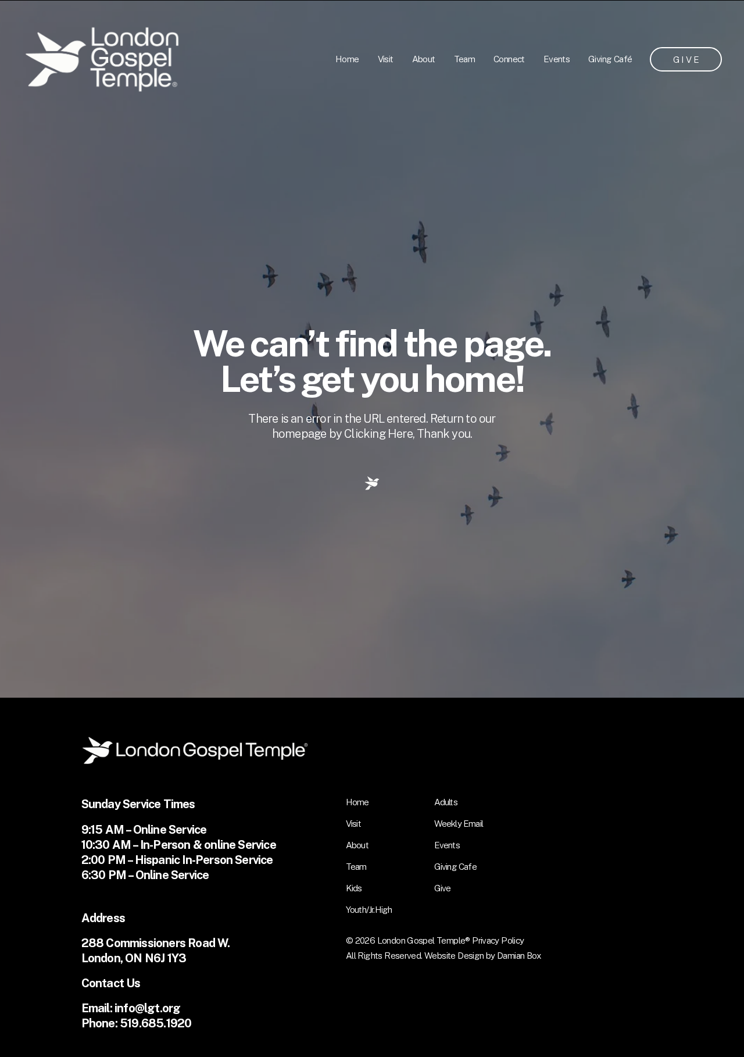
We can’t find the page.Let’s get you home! (372, 361)
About (423, 58)
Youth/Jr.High (369, 909)
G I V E (686, 59)
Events (556, 58)
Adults (445, 802)
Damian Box (519, 955)
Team (464, 58)
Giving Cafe (455, 866)
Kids (354, 888)
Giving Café (610, 58)
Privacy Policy (498, 940)
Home (347, 58)
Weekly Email (458, 823)
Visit (386, 58)
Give (442, 888)
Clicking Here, (380, 434)
